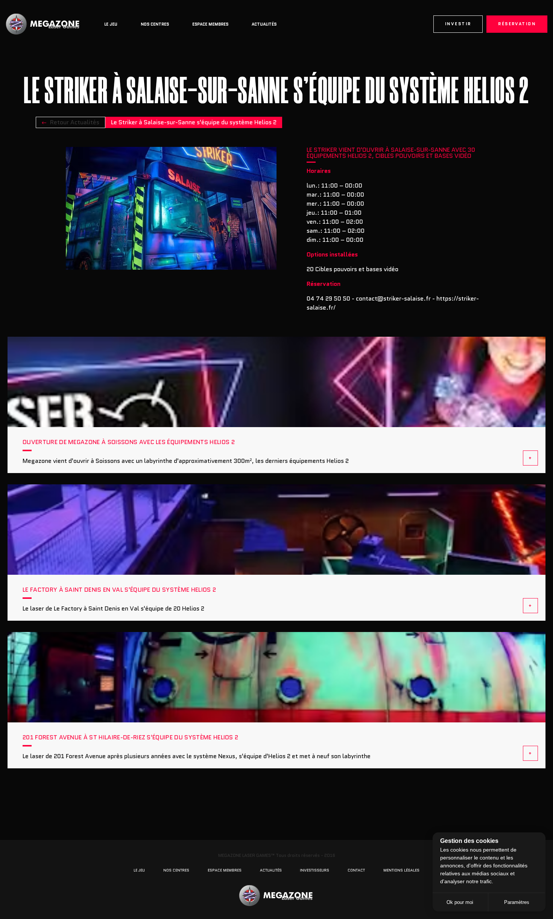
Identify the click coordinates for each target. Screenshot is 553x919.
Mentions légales (401, 870)
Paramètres (516, 902)
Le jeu (110, 24)
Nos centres (155, 24)
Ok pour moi (460, 902)
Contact (356, 870)
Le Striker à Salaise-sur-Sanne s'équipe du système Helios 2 (193, 122)
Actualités (264, 24)
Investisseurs (314, 870)
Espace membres (210, 24)
